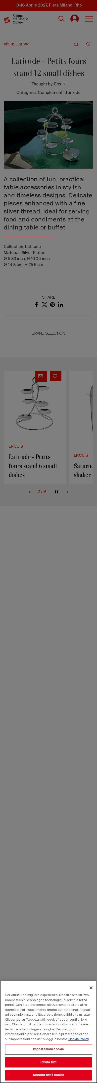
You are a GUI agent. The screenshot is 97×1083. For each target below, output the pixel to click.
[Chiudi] (91, 987)
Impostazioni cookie (48, 1049)
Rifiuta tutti (49, 1062)
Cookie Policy (78, 1039)
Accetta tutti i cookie (48, 1075)
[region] (48, 1032)
